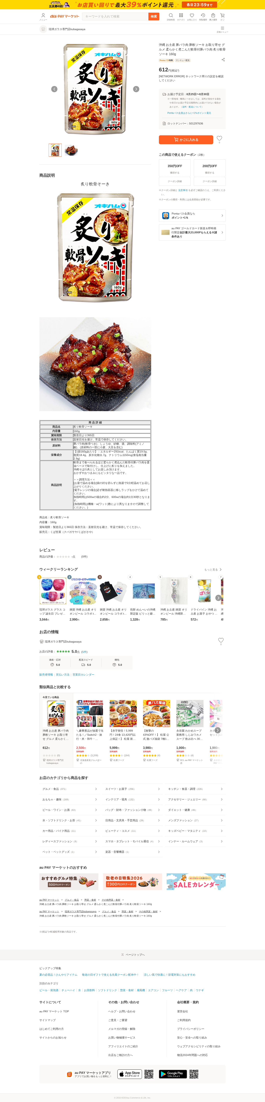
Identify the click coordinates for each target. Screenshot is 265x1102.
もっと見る (211, 569)
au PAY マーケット (49, 900)
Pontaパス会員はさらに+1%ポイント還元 (189, 113)
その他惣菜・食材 (111, 900)
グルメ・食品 (72, 900)
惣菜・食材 (90, 900)
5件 (84, 651)
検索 (154, 16)
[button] (223, 59)
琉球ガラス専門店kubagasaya (80, 911)
